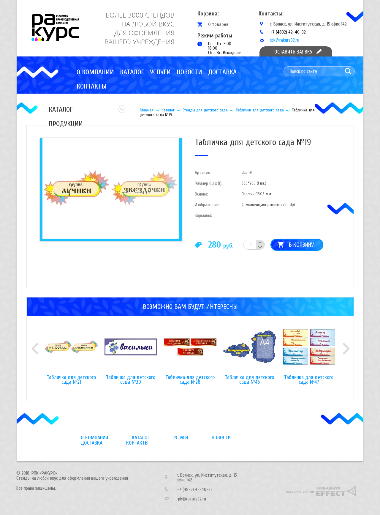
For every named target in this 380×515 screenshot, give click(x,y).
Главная (146, 110)
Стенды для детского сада (205, 110)
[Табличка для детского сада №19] (110, 187)
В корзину (301, 244)
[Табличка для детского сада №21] (71, 351)
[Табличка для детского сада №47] (308, 351)
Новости (189, 72)
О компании (95, 72)
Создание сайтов (299, 491)
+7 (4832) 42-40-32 (288, 32)
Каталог (132, 72)
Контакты (92, 86)
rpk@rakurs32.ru (284, 40)
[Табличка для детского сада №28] (190, 351)
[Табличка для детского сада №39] (130, 351)
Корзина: (208, 13)
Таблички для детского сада (260, 110)
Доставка (222, 72)
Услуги (160, 72)
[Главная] (55, 27)
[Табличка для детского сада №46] (249, 351)
